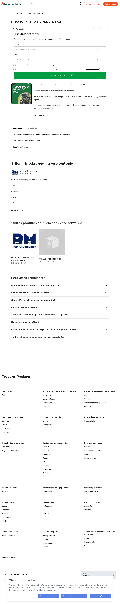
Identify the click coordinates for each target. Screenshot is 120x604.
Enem (45, 458)
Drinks (4, 424)
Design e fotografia (52, 417)
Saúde (45, 547)
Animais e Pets (9, 391)
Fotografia (47, 424)
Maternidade (89, 421)
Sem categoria (8, 557)
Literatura (47, 469)
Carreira (87, 395)
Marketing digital (91, 491)
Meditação (47, 402)
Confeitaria (6, 421)
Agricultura (88, 506)
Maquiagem (6, 517)
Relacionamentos (10, 532)
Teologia (47, 406)
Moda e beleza (8, 502)
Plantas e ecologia (92, 502)
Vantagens (18, 128)
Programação (89, 542)
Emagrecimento (49, 535)
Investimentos (90, 458)
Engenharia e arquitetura (13, 443)
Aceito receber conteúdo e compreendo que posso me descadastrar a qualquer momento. (40, 65)
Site (86, 546)
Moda (4, 521)
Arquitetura (6, 447)
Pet (3, 395)
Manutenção (48, 491)
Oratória (87, 406)
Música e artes (49, 502)
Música (46, 513)
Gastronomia (7, 428)
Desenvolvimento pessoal (95, 402)
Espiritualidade (49, 399)
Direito (46, 450)
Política (46, 473)
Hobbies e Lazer (9, 487)
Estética (5, 509)
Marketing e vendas (93, 487)
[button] (57, 285)
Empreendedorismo (92, 450)
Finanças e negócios (93, 443)
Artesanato (48, 506)
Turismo (5, 491)
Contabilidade (90, 447)
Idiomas (46, 462)
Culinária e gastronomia (12, 417)
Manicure (5, 513)
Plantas (87, 509)
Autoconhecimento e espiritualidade (59, 391)
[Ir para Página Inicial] (13, 4)
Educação (47, 454)
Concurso (47, 447)
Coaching (88, 399)
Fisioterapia (48, 543)
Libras (45, 465)
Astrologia (47, 395)
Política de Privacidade (92, 69)
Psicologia (47, 477)
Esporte (46, 539)
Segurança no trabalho (11, 450)
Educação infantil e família (96, 417)
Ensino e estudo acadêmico (55, 443)
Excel (86, 538)
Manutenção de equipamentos (57, 487)
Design (46, 421)
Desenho (47, 509)
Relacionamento (8, 535)
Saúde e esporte (50, 532)
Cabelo (5, 506)
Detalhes (32, 128)
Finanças (87, 454)
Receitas (5, 432)
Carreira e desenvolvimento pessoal (100, 391)
